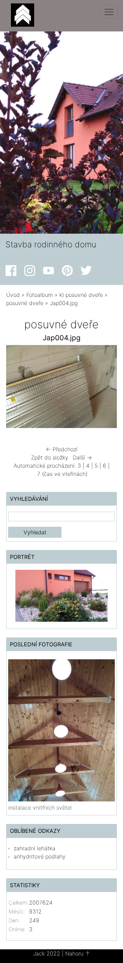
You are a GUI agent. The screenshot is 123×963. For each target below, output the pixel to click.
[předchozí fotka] (17, 388)
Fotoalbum (39, 294)
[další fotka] (105, 388)
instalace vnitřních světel (40, 807)
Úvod (13, 294)
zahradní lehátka (34, 848)
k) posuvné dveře (81, 294)
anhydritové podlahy (40, 856)
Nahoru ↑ (77, 953)
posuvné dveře (24, 303)
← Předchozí (62, 449)
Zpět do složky (49, 457)
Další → (82, 457)
